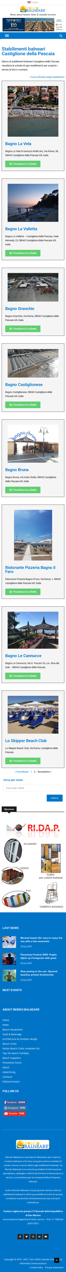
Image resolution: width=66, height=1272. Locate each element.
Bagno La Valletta (21, 229)
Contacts (7, 1076)
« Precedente (22, 771)
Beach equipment (13, 1029)
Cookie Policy (36, 1267)
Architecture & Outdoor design (20, 1039)
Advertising (9, 1072)
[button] (22, 164)
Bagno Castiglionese (24, 384)
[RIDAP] (33, 908)
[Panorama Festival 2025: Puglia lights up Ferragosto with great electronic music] (10, 959)
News (6, 1024)
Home (6, 1020)
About (6, 1067)
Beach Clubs (10, 1043)
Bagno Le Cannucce (23, 655)
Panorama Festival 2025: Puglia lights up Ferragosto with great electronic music (38, 958)
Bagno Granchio (19, 308)
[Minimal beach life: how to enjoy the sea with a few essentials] (10, 942)
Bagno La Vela (18, 143)
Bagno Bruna (17, 469)
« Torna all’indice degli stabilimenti (46, 77)
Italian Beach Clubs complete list (21, 1048)
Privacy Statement (54, 1267)
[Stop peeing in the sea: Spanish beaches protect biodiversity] (10, 976)
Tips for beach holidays (16, 1053)
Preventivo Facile (12, 1062)
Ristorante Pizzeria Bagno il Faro (30, 569)
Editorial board (11, 1081)
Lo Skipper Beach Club (26, 740)
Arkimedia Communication (33, 1263)
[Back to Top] (56, 1260)
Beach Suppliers (12, 1057)
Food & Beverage (12, 1034)
